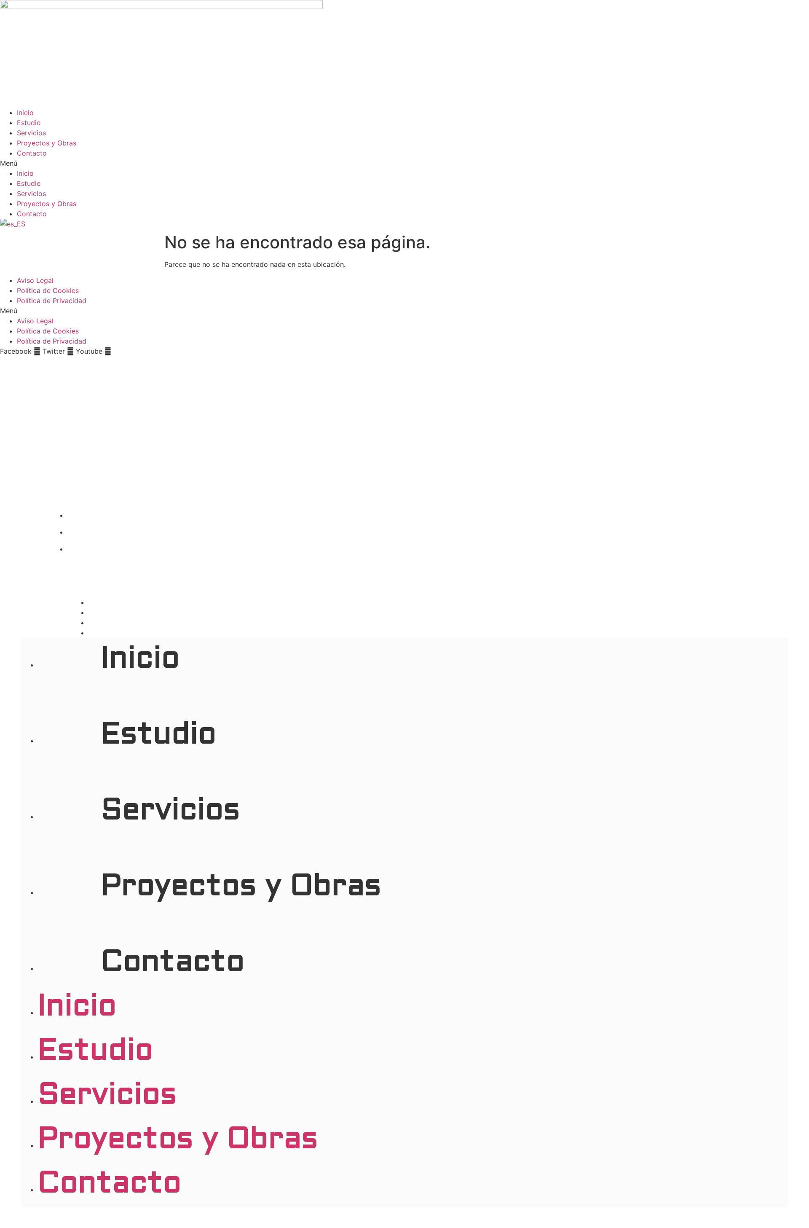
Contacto (32, 153)
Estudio (29, 122)
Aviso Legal (35, 280)
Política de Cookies (48, 290)
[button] (404, 163)
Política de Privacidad (51, 300)
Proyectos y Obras (46, 143)
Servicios (31, 133)
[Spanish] (12, 224)
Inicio (25, 112)
